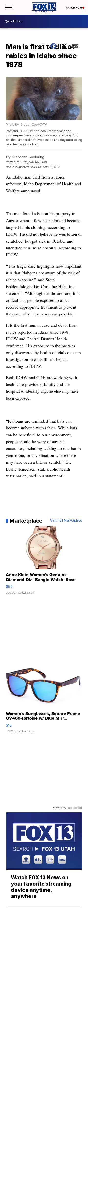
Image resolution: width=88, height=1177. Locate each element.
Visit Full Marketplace (66, 520)
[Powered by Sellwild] (75, 807)
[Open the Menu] (8, 7)
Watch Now (73, 7)
